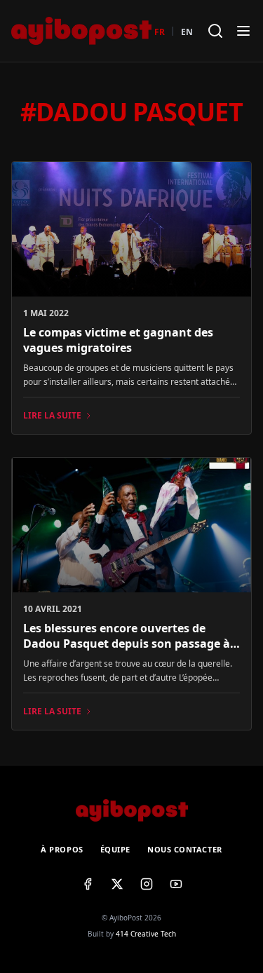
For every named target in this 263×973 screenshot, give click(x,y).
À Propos (62, 849)
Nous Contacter (184, 849)
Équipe (115, 849)
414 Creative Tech (146, 934)
